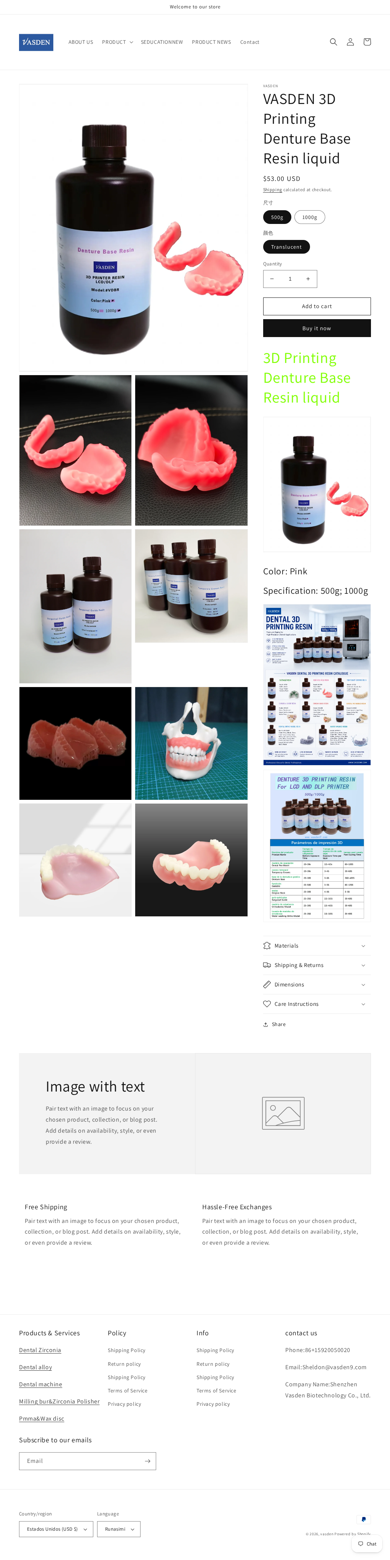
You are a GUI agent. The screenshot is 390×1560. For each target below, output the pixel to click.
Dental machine (40, 1384)
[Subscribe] (147, 1461)
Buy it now (316, 328)
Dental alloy (35, 1367)
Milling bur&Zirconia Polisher (59, 1401)
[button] (117, 42)
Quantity (272, 264)
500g (277, 217)
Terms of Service (128, 1390)
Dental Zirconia (40, 1350)
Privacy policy (124, 1403)
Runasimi (115, 1529)
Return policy (124, 1363)
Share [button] (279, 1024)
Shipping (273, 189)
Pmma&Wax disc (41, 1419)
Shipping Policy (126, 1350)
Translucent (286, 246)
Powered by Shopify (352, 1533)
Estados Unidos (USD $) (52, 1529)
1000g (309, 217)
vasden (326, 1533)
